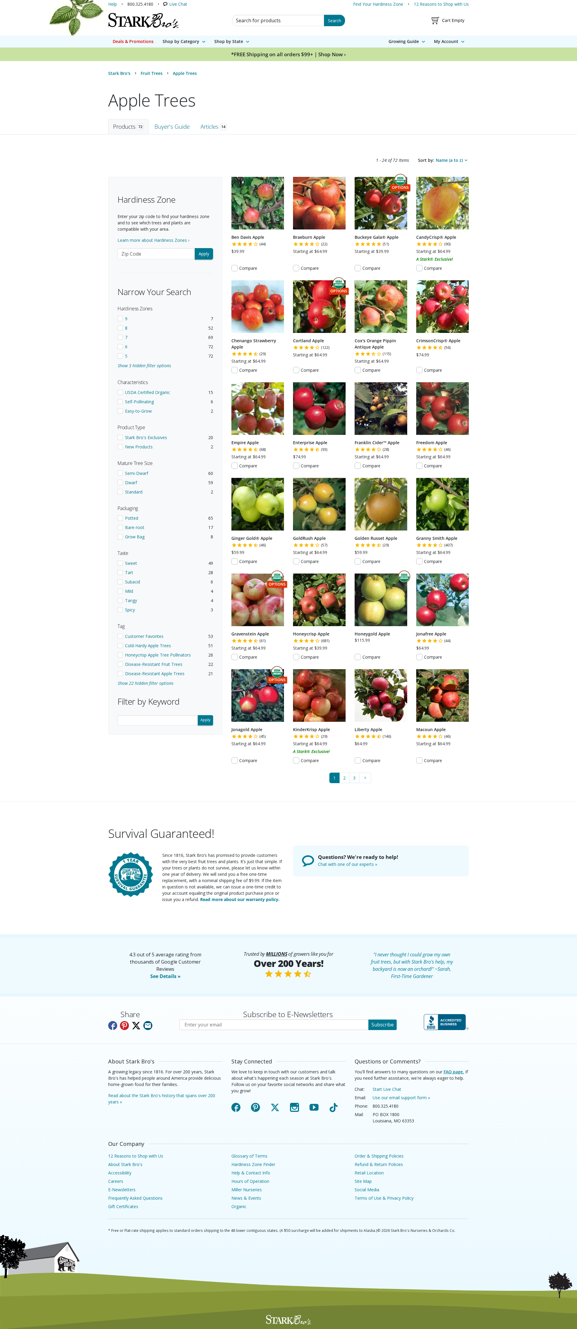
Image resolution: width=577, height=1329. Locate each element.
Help (112, 4)
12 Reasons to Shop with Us (441, 4)
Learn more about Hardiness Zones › (153, 240)
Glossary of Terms (249, 1156)
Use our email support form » (401, 1097)
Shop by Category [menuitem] (181, 41)
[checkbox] (165, 318)
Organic (238, 1206)
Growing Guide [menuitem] (404, 41)
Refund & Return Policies (379, 1164)
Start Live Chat (387, 1089)
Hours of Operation (250, 1181)
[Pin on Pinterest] (124, 1025)
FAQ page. (454, 1072)
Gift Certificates (123, 1206)
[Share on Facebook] (112, 1025)
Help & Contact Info (250, 1173)
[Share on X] (136, 1025)
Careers (115, 1181)
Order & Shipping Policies (379, 1156)
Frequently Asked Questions (135, 1198)
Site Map (363, 1181)
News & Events (246, 1198)
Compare (248, 268)
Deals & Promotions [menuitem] (133, 41)
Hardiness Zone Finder (253, 1164)
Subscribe (382, 1024)
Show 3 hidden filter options (144, 365)
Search (334, 20)
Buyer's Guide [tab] (172, 126)
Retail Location (369, 1173)
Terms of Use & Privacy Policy (384, 1198)
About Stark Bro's (125, 1164)
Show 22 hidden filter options (145, 683)
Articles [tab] (212, 126)
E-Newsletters (122, 1189)
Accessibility (119, 1173)
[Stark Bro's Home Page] (143, 20)
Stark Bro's (119, 73)
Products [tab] (127, 126)
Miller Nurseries (246, 1189)
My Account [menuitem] (446, 41)
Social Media (367, 1189)
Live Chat (178, 4)
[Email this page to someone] (147, 1025)
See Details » (165, 976)
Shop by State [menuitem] (228, 41)
